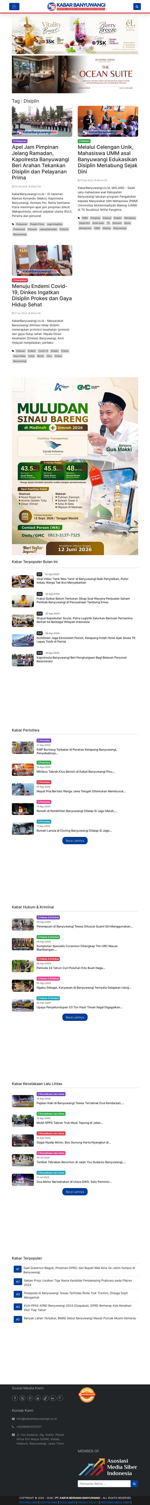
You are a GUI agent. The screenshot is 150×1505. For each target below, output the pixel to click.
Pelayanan (21, 224)
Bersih (40, 356)
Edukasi (107, 218)
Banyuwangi (19, 234)
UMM (97, 228)
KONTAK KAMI (48, 1502)
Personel (32, 229)
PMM (85, 218)
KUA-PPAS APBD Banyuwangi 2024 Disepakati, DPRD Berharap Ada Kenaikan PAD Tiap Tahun (77, 1308)
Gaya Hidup (19, 356)
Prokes (64, 351)
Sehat (31, 356)
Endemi (31, 351)
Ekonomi (117, 223)
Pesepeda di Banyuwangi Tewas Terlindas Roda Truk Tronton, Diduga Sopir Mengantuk (76, 1295)
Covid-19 (43, 351)
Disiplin (117, 218)
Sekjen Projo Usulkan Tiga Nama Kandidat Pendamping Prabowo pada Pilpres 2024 (78, 1283)
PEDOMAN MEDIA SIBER (115, 1502)
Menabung (129, 218)
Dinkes (58, 356)
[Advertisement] (75, 698)
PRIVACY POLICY (88, 1502)
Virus (49, 356)
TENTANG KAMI (28, 1502)
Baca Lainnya (75, 840)
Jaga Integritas (54, 224)
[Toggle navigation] (14, 6)
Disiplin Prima (37, 224)
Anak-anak (98, 223)
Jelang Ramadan (48, 229)
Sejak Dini (84, 223)
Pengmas (95, 218)
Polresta (64, 229)
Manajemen (85, 228)
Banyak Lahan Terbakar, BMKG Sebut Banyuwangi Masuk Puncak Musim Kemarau (80, 1318)
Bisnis (127, 223)
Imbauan (20, 351)
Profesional (19, 229)
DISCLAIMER (67, 1502)
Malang (106, 228)
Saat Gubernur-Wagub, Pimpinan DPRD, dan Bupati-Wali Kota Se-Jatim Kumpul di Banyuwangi (79, 1270)
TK (108, 223)
